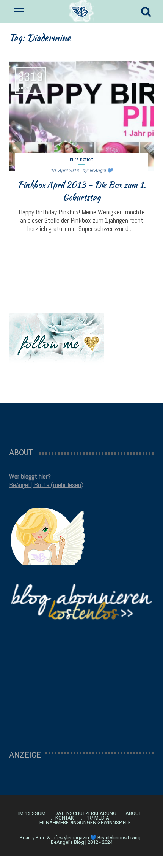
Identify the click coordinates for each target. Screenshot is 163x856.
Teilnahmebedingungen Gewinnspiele (84, 822)
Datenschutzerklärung (85, 813)
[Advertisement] (81, 421)
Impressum (31, 813)
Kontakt (66, 818)
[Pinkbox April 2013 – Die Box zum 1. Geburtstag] (81, 116)
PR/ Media (97, 818)
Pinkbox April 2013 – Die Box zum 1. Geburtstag (81, 191)
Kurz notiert (82, 159)
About (133, 813)
